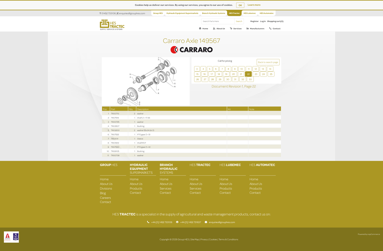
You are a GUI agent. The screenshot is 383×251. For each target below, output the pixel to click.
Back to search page (268, 62)
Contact (277, 28)
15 (197, 74)
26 (197, 79)
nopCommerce (374, 234)
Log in (263, 21)
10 (241, 69)
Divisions (106, 188)
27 (205, 79)
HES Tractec (234, 13)
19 (226, 74)
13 (263, 69)
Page (248, 86)
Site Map (194, 239)
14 (270, 69)
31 (235, 79)
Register (254, 21)
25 (271, 74)
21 (241, 74)
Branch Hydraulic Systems (213, 13)
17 (212, 74)
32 (242, 79)
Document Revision (227, 86)
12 (256, 69)
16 (204, 74)
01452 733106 (108, 13)
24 (263, 74)
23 (256, 74)
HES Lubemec (250, 13)
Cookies (213, 239)
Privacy (204, 239)
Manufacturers (257, 28)
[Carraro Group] (191, 46)
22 (248, 74)
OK (240, 5)
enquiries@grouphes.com (132, 13)
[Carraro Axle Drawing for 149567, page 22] (146, 81)
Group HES (158, 13)
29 (220, 79)
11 (249, 69)
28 (212, 79)
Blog (103, 193)
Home (205, 28)
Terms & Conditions (228, 239)
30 (227, 79)
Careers (105, 197)
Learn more (254, 4)
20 (233, 74)
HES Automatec (267, 13)
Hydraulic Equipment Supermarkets (182, 13)
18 (219, 74)
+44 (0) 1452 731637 (190, 222)
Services (237, 28)
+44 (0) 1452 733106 (161, 222)
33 (250, 79)
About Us (220, 28)
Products (136, 188)
